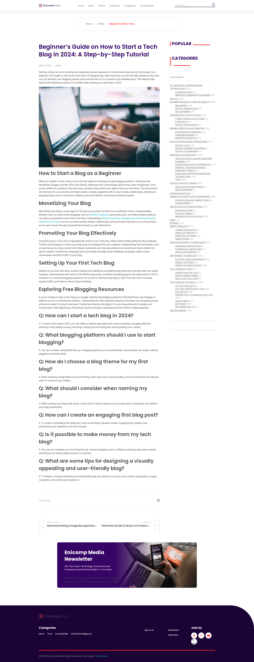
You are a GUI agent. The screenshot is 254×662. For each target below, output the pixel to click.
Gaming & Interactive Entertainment (190, 196)
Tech (178, 179)
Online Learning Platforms (190, 148)
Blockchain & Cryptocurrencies (192, 164)
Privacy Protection (186, 125)
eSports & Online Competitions (192, 200)
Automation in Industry (188, 132)
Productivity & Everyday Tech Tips (194, 295)
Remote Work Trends (186, 275)
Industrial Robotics (186, 138)
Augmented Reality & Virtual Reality (190, 102)
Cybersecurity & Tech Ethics (185, 115)
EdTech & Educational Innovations (188, 141)
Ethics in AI (181, 122)
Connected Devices (185, 230)
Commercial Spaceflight (188, 249)
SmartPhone (182, 239)
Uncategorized (178, 310)
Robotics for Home (185, 236)
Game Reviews (182, 203)
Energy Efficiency (185, 262)
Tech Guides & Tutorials (183, 282)
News (172, 220)
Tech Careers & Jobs (181, 269)
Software (180, 304)
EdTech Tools (182, 145)
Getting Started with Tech (190, 289)
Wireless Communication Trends (192, 95)
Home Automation (185, 233)
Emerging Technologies (183, 155)
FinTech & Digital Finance (183, 183)
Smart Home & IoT (179, 226)
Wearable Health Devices (188, 216)
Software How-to (185, 307)
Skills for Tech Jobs (186, 278)
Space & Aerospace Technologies (187, 242)
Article (100, 23)
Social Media (182, 301)
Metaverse (181, 105)
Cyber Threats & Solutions (189, 119)
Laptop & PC (181, 292)
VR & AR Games (182, 111)
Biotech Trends (183, 213)
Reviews (174, 223)
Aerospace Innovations (188, 246)
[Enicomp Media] (49, 5)
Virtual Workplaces (186, 108)
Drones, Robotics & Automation (187, 128)
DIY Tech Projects (185, 286)
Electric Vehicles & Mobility (190, 259)
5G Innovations (183, 92)
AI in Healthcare (184, 210)
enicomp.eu (102, 656)
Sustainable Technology (183, 255)
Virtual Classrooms (186, 151)
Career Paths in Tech (186, 273)
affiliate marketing (99, 214)
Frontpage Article (180, 193)
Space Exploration (185, 252)
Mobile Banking (183, 190)
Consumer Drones (185, 135)
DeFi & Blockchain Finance (189, 187)
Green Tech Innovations (188, 265)
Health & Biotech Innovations (186, 207)
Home (89, 23)
